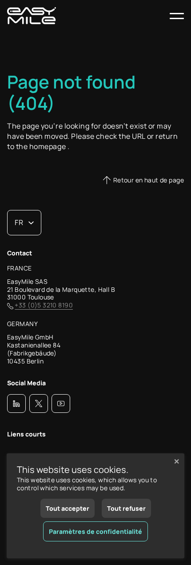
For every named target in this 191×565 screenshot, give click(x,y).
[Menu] (177, 16)
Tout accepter (67, 508)
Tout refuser (126, 508)
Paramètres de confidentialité (95, 531)
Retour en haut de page (148, 180)
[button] (16, 403)
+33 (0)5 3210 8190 (44, 305)
